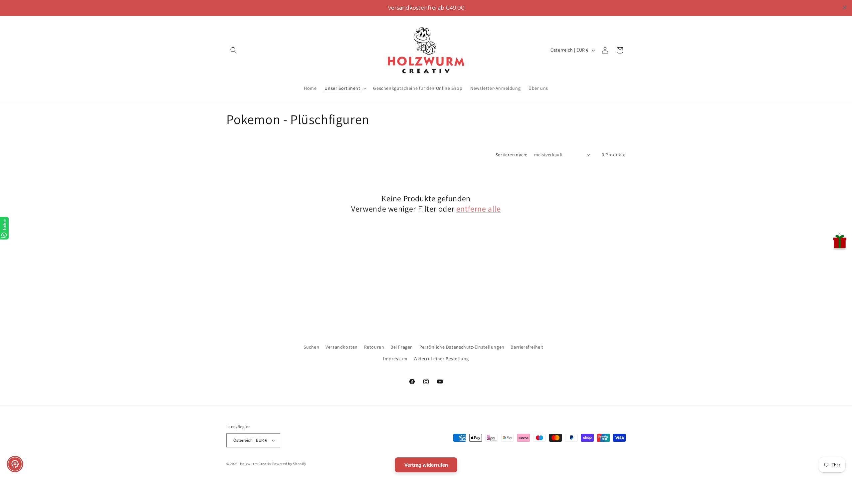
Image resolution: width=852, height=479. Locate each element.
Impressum (395, 359)
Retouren (374, 347)
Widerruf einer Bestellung (441, 359)
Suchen (312, 347)
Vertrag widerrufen (426, 465)
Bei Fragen (401, 347)
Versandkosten (341, 347)
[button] (233, 50)
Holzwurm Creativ (255, 463)
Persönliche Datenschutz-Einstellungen (462, 347)
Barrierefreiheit (527, 347)
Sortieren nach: (512, 155)
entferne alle (478, 209)
